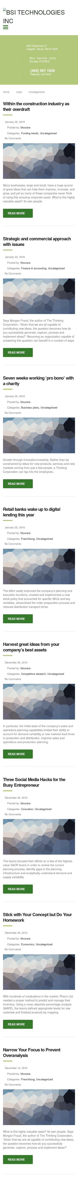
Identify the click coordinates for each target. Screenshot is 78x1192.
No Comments (13, 138)
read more (16, 213)
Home (6, 91)
